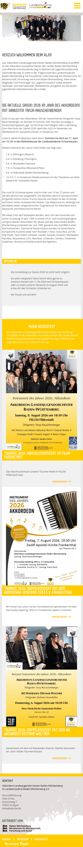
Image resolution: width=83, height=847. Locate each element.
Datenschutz (41, 839)
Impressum (22, 839)
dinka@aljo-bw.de (11, 808)
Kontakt (6, 839)
